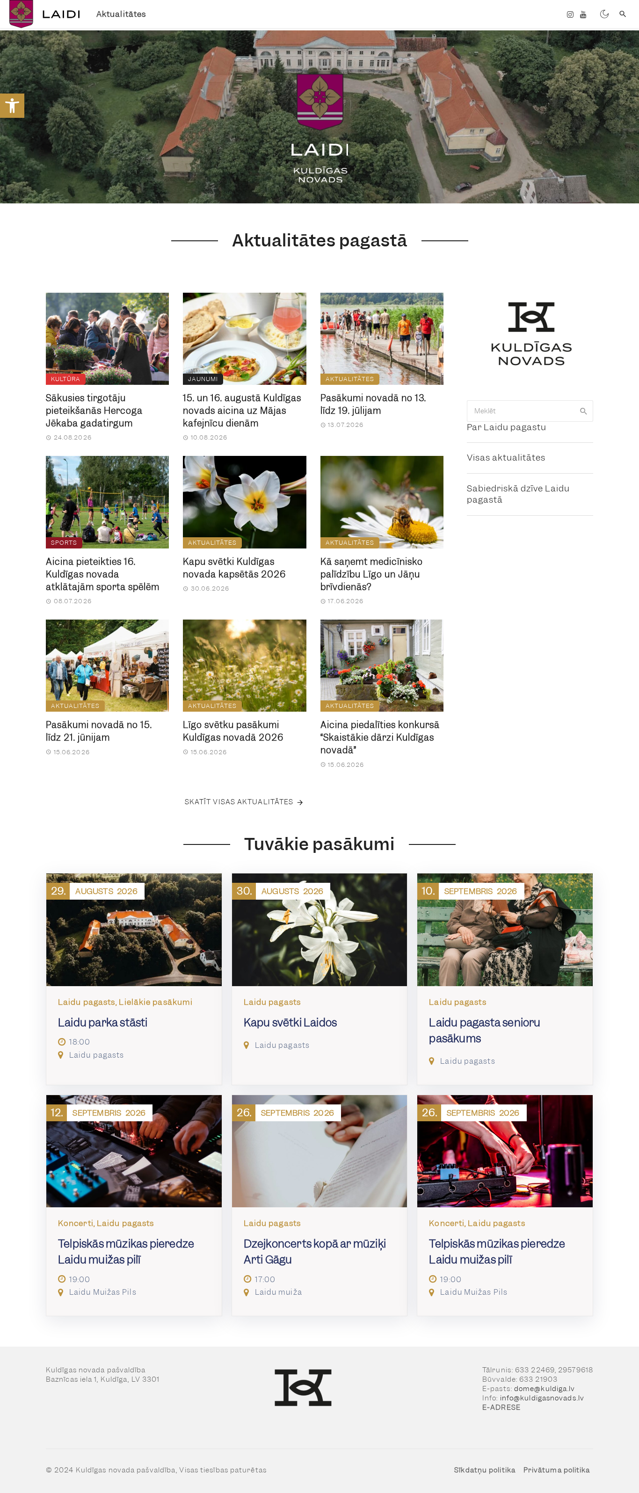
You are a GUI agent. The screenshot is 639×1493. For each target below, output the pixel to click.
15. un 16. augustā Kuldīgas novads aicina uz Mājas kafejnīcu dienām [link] (242, 410)
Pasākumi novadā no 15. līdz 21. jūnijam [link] (99, 731)
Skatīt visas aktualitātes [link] (239, 802)
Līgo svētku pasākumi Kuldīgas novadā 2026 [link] (233, 731)
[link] (12, 106)
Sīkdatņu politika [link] (485, 1470)
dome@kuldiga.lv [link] (544, 1388)
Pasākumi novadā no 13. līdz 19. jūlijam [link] (373, 404)
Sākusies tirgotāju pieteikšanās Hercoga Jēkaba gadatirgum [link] (94, 410)
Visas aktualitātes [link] (506, 457)
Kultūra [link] (65, 379)
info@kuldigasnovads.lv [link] (542, 1398)
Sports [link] (64, 543)
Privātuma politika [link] (556, 1470)
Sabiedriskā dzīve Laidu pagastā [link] (518, 494)
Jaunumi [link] (203, 379)
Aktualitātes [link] (121, 14)
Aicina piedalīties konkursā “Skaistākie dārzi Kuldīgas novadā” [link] (380, 737)
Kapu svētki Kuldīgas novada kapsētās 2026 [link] (234, 568)
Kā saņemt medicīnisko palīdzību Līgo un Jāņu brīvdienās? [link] (371, 574)
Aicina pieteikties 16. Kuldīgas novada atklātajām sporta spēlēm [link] (103, 574)
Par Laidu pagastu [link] (506, 427)
